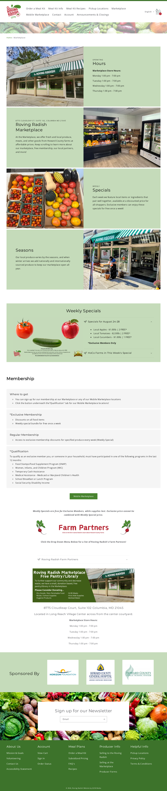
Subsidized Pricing (78, 758)
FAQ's (71, 763)
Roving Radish (77, 788)
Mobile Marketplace (84, 496)
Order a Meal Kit (77, 753)
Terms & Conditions (141, 763)
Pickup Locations (139, 753)
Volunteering (13, 758)
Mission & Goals (15, 753)
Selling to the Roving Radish (111, 755)
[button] (119, 322)
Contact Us (12, 763)
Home (9, 37)
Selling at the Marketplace (107, 764)
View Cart (43, 753)
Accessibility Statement (19, 768)
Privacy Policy (137, 758)
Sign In (41, 758)
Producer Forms (108, 771)
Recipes (72, 768)
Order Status (44, 763)
